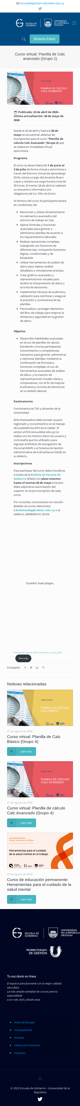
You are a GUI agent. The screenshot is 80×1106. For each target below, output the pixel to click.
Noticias (19, 1038)
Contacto (20, 1053)
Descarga (23, 658)
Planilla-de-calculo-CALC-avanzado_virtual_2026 (38, 652)
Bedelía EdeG (44, 39)
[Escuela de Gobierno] (41, 23)
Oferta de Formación (27, 1045)
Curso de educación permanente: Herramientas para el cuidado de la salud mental (39, 884)
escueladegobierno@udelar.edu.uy (42, 3)
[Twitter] (40, 8)
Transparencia (23, 1030)
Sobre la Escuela (24, 1022)
